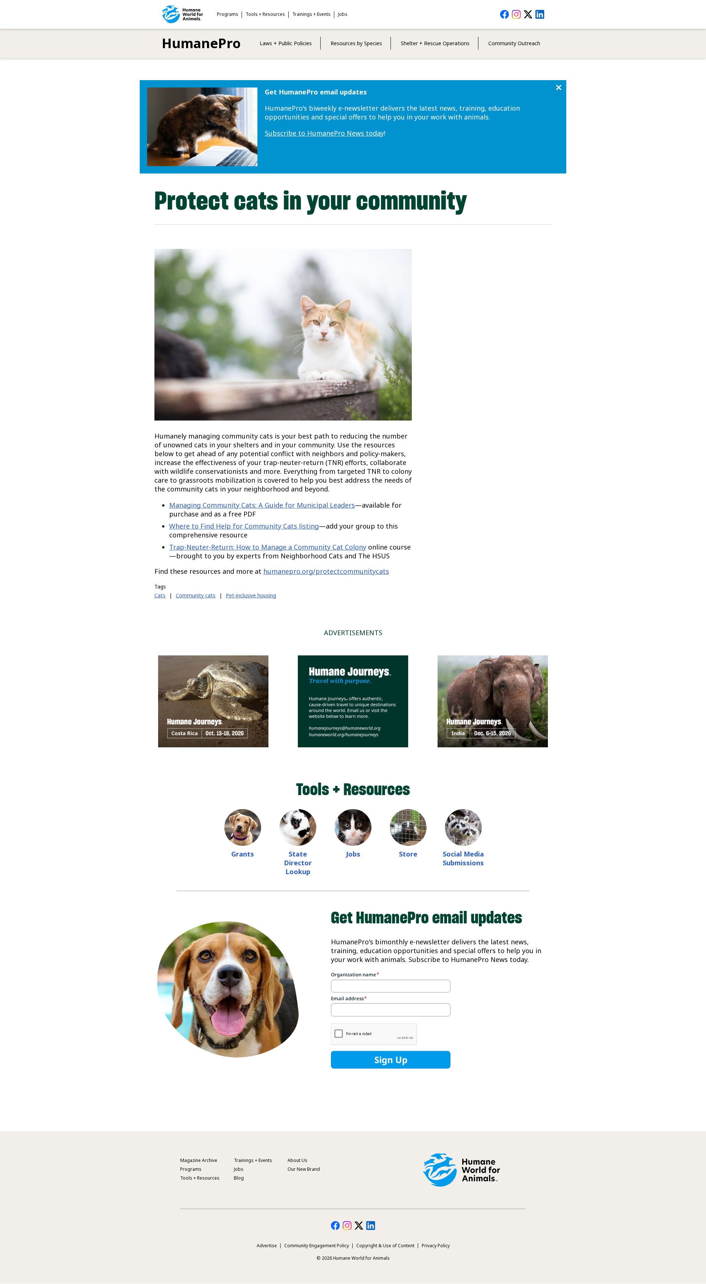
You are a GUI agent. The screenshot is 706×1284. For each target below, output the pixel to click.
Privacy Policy (436, 1245)
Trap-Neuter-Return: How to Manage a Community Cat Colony (267, 547)
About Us (297, 1160)
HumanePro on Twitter (528, 14)
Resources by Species (356, 43)
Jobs (342, 14)
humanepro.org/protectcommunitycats (326, 571)
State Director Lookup (298, 863)
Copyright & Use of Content (385, 1245)
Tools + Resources (265, 14)
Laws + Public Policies (286, 43)
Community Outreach (514, 43)
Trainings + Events (311, 14)
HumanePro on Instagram (516, 14)
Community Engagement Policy (316, 1245)
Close (558, 87)
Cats (159, 595)
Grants (242, 854)
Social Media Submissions (463, 858)
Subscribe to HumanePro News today (324, 133)
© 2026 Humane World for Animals (353, 1258)
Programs (227, 14)
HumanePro (201, 43)
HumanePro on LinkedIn (539, 14)
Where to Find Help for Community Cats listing (244, 526)
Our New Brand (304, 1169)
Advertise (267, 1245)
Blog (239, 1178)
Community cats (195, 595)
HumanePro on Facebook (504, 14)
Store (408, 854)
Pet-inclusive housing (251, 595)
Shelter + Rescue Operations (435, 43)
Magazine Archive (198, 1160)
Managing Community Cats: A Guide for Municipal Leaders (262, 505)
